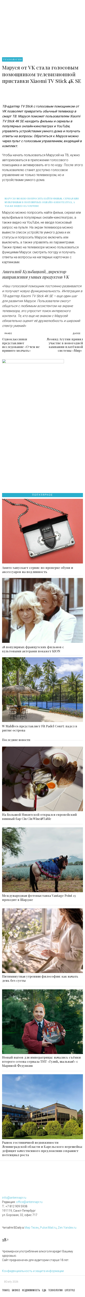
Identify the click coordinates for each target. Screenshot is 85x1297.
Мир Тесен (32, 1227)
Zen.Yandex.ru (67, 1227)
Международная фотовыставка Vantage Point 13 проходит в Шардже (39, 897)
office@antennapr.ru (29, 1202)
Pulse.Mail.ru (48, 1227)
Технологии (12, 59)
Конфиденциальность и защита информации (33, 1271)
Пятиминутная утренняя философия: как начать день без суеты (40, 978)
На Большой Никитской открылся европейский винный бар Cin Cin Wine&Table (39, 816)
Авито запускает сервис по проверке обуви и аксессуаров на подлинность (37, 570)
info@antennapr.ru (14, 1197)
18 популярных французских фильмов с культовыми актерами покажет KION (33, 649)
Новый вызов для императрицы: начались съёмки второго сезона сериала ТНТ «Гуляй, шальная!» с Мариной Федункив (41, 1061)
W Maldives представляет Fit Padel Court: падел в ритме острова (39, 728)
